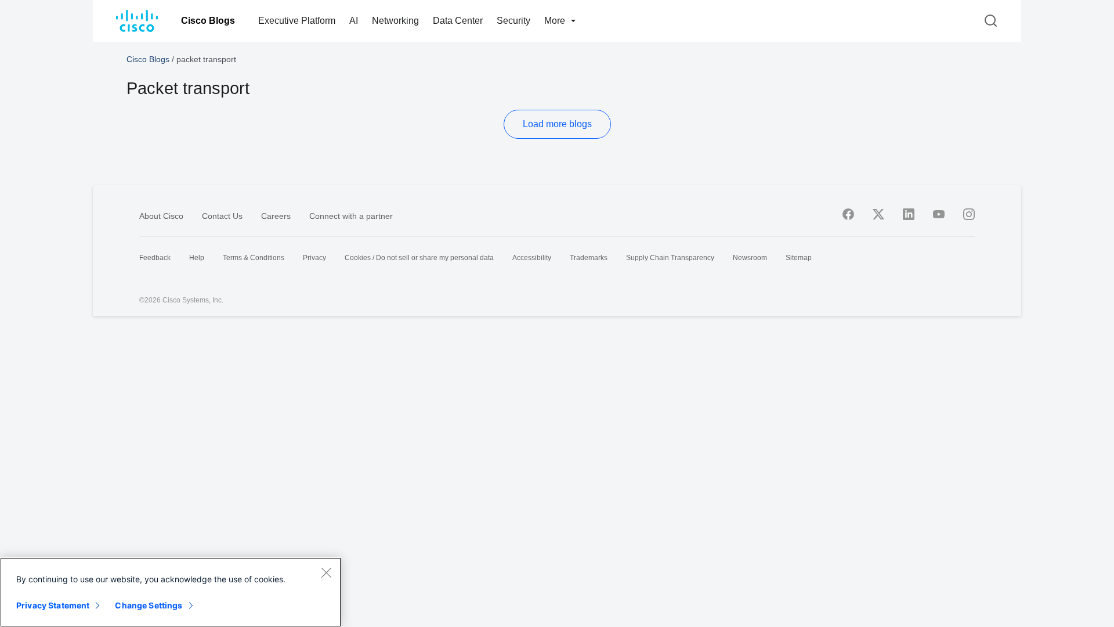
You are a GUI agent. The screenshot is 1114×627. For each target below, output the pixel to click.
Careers (276, 216)
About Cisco (161, 216)
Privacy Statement (52, 605)
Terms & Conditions (253, 258)
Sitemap (799, 258)
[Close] (326, 572)
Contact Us (222, 216)
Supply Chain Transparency (670, 258)
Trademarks (588, 258)
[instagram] (969, 214)
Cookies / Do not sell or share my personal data (419, 258)
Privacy (314, 258)
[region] (170, 592)
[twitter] (878, 214)
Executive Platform (296, 21)
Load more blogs (557, 124)
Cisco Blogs (208, 21)
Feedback (155, 258)
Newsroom (750, 258)
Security (513, 21)
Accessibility (531, 258)
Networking (395, 21)
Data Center (458, 21)
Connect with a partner (351, 216)
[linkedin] (908, 214)
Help (196, 258)
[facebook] (848, 214)
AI (353, 21)
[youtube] (939, 214)
